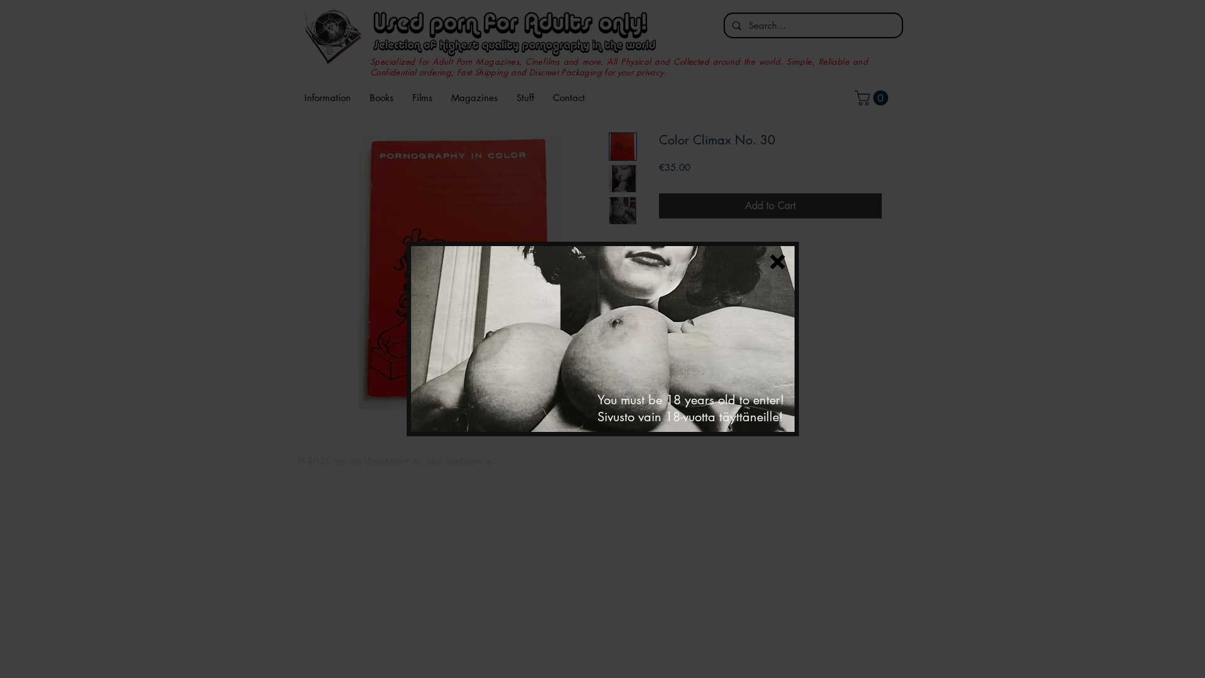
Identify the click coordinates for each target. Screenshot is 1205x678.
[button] (777, 261)
